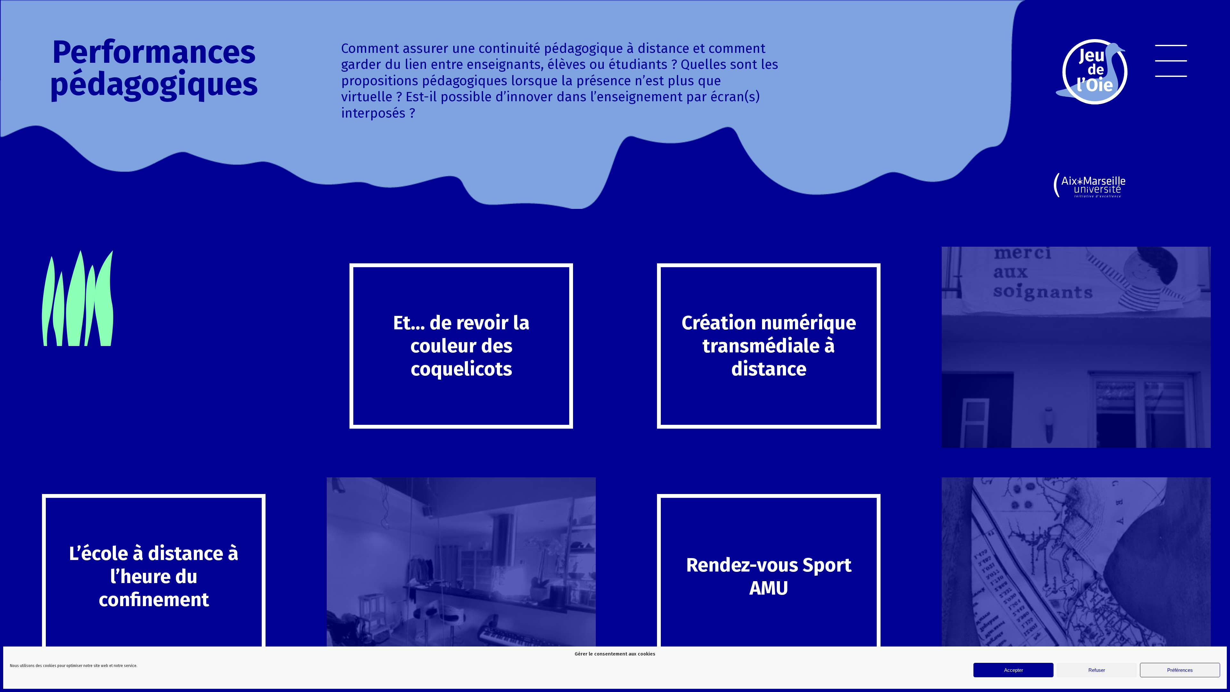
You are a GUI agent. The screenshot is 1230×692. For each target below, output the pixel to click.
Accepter (1013, 670)
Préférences (1180, 670)
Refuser (1096, 670)
